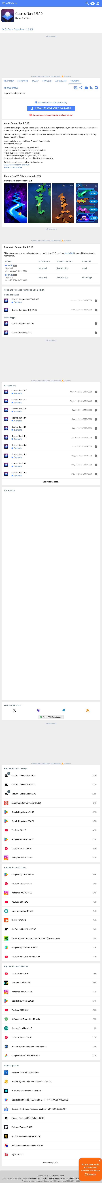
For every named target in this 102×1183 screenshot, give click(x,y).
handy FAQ (69, 253)
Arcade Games (11, 88)
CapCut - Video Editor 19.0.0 (24, 794)
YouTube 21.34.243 (20, 902)
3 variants (18, 393)
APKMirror (11, 3)
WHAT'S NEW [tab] (9, 81)
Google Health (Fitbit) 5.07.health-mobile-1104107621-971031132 (40, 1100)
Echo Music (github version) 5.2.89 (26, 803)
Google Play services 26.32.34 (24, 947)
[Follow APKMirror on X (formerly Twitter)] (14, 711)
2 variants (18, 302)
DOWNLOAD (46, 81)
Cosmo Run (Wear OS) (21, 332)
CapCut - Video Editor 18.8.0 (24, 775)
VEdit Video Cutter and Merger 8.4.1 (27, 1091)
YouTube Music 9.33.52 (22, 848)
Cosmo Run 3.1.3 (19, 472)
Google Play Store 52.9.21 (23, 1001)
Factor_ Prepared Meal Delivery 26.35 (28, 1118)
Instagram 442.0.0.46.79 (22, 893)
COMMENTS (75, 81)
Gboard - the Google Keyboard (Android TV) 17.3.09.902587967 (39, 1109)
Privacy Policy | (36, 1178)
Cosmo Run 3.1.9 (19, 418)
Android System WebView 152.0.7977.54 (29, 1046)
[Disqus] (51, 596)
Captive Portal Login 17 (22, 1028)
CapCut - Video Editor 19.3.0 (24, 929)
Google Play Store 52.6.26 (23, 821)
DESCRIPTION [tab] (23, 81)
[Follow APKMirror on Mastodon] (38, 711)
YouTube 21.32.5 (19, 830)
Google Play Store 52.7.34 (23, 812)
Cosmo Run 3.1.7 (19, 436)
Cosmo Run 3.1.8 (19, 427)
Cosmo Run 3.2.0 (19, 409)
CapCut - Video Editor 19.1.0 (24, 785)
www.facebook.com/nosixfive (16, 165)
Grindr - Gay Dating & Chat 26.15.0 (26, 1136)
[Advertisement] (51, 56)
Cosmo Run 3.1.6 (19, 445)
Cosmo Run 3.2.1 (19, 399)
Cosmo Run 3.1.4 (19, 463)
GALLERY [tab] (35, 81)
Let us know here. (57, 1176)
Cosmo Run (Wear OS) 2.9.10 (24, 310)
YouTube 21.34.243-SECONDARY (26, 956)
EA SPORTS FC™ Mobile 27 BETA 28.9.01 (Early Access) (36, 938)
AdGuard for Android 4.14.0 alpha (26, 1019)
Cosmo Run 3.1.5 (19, 454)
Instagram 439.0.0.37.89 (22, 857)
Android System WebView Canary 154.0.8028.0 (32, 1081)
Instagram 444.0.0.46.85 (22, 992)
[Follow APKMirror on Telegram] (63, 711)
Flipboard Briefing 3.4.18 (22, 1127)
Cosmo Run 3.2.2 (19, 390)
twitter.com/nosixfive (13, 167)
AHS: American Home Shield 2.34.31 (27, 1145)
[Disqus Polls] (51, 527)
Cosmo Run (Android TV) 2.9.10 (25, 299)
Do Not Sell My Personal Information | (58, 1178)
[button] (75, 88)
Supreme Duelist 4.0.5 (21, 982)
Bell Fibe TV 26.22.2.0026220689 (25, 1072)
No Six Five (24, 18)
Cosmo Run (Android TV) (23, 323)
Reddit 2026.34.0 (19, 920)
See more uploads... (51, 482)
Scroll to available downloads (53, 108)
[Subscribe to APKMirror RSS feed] (87, 711)
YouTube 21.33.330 (20, 1010)
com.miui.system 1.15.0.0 (22, 911)
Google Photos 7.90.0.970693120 (26, 1055)
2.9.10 (10, 266)
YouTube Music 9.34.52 (22, 1037)
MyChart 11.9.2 (18, 1154)
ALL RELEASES (61, 81)
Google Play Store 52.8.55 (23, 839)
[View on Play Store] (86, 88)
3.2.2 (29, 181)
